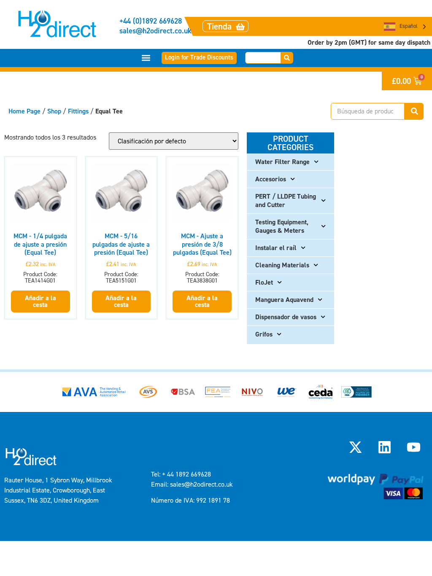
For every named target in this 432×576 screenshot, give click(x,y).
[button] (146, 58)
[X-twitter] (355, 447)
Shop (54, 111)
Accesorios (270, 179)
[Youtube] (414, 447)
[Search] (287, 58)
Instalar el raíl (276, 247)
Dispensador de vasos (285, 316)
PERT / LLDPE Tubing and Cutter (285, 200)
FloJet (264, 282)
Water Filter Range (282, 161)
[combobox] (263, 58)
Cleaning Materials (282, 265)
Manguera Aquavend (284, 299)
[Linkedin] (384, 447)
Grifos (264, 334)
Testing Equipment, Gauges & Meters (281, 226)
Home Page (24, 111)
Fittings (78, 111)
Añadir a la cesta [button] (40, 301)
